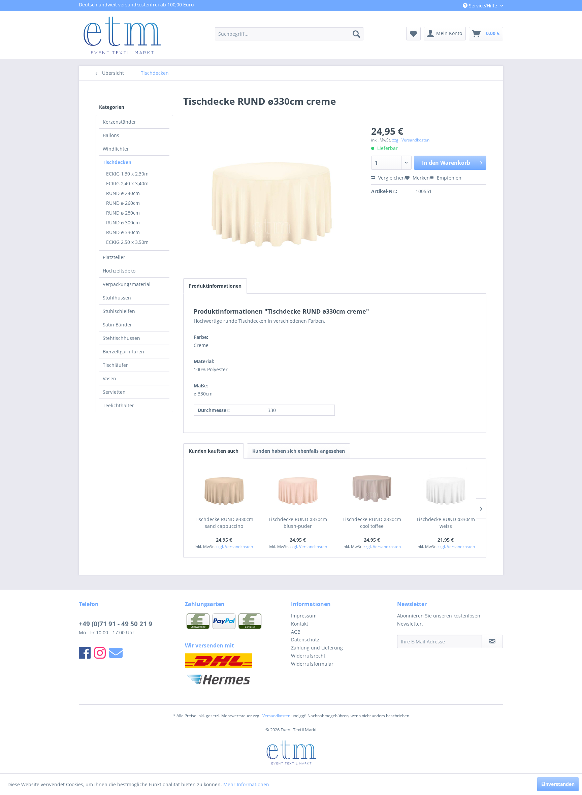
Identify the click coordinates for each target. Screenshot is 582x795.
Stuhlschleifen (119, 311)
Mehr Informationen (246, 784)
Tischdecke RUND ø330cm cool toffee (372, 522)
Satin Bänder (117, 324)
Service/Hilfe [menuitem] (482, 5)
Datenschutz (305, 639)
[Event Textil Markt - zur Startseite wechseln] (121, 35)
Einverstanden (558, 784)
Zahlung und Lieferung (317, 647)
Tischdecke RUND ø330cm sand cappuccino (224, 522)
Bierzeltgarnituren (123, 351)
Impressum (304, 615)
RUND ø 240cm (123, 193)
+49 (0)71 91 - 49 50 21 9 (115, 623)
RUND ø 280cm (123, 213)
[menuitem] (289, 33)
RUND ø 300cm (123, 222)
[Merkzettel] (413, 33)
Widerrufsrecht (308, 656)
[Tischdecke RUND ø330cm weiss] (446, 489)
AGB (295, 632)
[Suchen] (356, 33)
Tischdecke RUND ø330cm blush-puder (297, 522)
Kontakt (299, 624)
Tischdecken (117, 162)
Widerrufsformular (312, 664)
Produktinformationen (215, 286)
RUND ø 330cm (123, 232)
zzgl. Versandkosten (410, 140)
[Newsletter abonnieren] (492, 641)
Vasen (109, 378)
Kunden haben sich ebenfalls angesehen (298, 451)
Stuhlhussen (117, 297)
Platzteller (114, 257)
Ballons (111, 135)
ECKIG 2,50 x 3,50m (127, 242)
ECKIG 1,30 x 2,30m (127, 173)
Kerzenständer (119, 122)
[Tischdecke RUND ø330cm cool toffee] (372, 489)
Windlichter (116, 149)
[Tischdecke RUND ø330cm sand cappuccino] (224, 489)
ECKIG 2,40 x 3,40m (127, 183)
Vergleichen (391, 177)
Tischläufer (115, 365)
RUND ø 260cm (123, 203)
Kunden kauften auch (213, 451)
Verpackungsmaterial (127, 284)
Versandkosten (276, 716)
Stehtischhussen (121, 338)
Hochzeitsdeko (119, 270)
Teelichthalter (118, 405)
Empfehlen (448, 177)
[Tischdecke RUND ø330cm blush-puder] (298, 489)
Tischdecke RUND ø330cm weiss (445, 522)
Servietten (114, 392)
